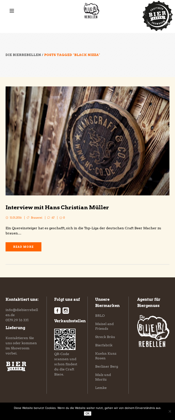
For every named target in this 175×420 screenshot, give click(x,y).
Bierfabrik (103, 345)
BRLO (100, 316)
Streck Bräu (105, 337)
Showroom (20, 348)
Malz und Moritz (103, 377)
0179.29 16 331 (17, 320)
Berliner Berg (106, 366)
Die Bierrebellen (23, 55)
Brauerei (36, 217)
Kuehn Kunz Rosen (105, 355)
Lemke (101, 388)
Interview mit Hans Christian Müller (57, 207)
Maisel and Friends (104, 326)
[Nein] (170, 411)
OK (88, 413)
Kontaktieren (17, 338)
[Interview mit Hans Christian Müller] (87, 140)
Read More (23, 246)
